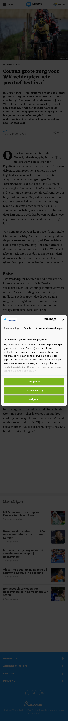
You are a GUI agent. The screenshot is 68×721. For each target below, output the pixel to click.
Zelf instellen (32, 390)
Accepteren (34, 381)
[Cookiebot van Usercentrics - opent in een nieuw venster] (42, 320)
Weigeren (34, 399)
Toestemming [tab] (11, 328)
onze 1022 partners (22, 344)
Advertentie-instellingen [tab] (49, 328)
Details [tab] (27, 328)
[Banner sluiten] (63, 320)
